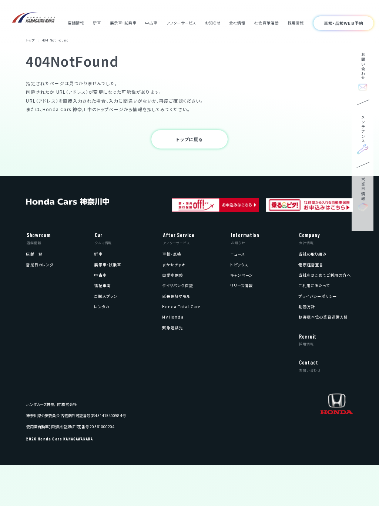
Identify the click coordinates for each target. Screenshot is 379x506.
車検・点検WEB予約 (343, 23)
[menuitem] (34, 254)
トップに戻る (189, 139)
